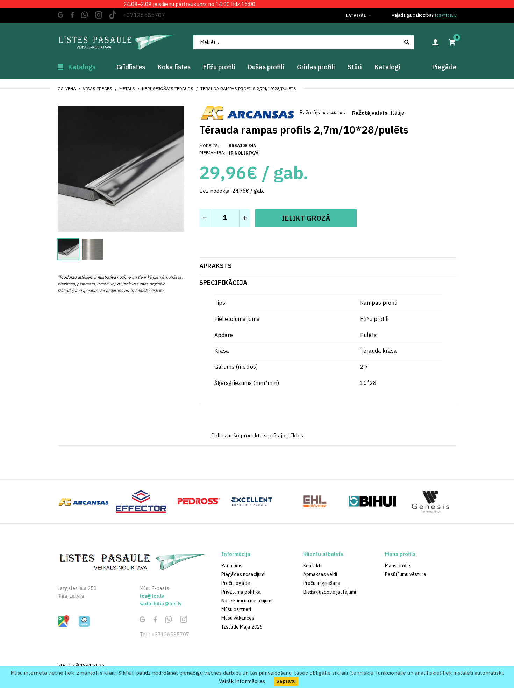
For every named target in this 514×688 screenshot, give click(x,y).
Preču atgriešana (322, 583)
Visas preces (97, 88)
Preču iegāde (235, 583)
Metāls (127, 88)
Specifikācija (223, 283)
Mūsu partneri (236, 609)
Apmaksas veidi (320, 574)
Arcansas (334, 112)
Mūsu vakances (237, 618)
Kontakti (312, 565)
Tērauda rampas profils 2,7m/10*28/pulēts (248, 88)
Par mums (231, 565)
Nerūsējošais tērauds (167, 88)
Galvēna (67, 88)
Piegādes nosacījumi (243, 574)
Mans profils (398, 565)
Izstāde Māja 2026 (242, 627)
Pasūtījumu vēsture (405, 574)
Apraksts (215, 266)
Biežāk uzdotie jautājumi (329, 592)
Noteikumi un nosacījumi (246, 600)
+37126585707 (144, 15)
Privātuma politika (241, 592)
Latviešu (356, 15)
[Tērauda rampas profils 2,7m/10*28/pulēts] (121, 168)
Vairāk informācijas (242, 681)
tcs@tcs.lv (445, 15)
